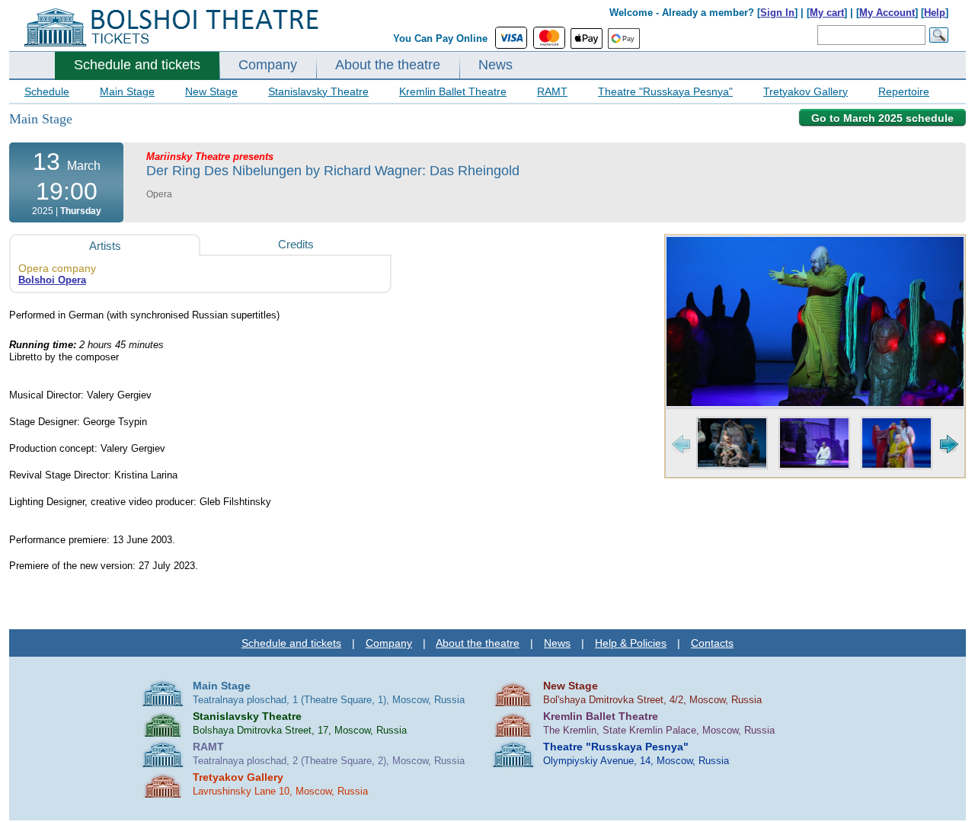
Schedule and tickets (137, 64)
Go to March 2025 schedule (882, 118)
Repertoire (903, 91)
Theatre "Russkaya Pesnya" (665, 91)
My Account (887, 12)
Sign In (777, 12)
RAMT (552, 91)
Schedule (46, 91)
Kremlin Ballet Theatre (453, 91)
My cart (827, 12)
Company (267, 64)
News (495, 64)
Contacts (712, 643)
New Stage (211, 91)
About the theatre (387, 64)
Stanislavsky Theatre (318, 91)
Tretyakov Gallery (805, 91)
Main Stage (127, 91)
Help (934, 12)
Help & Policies (631, 643)
